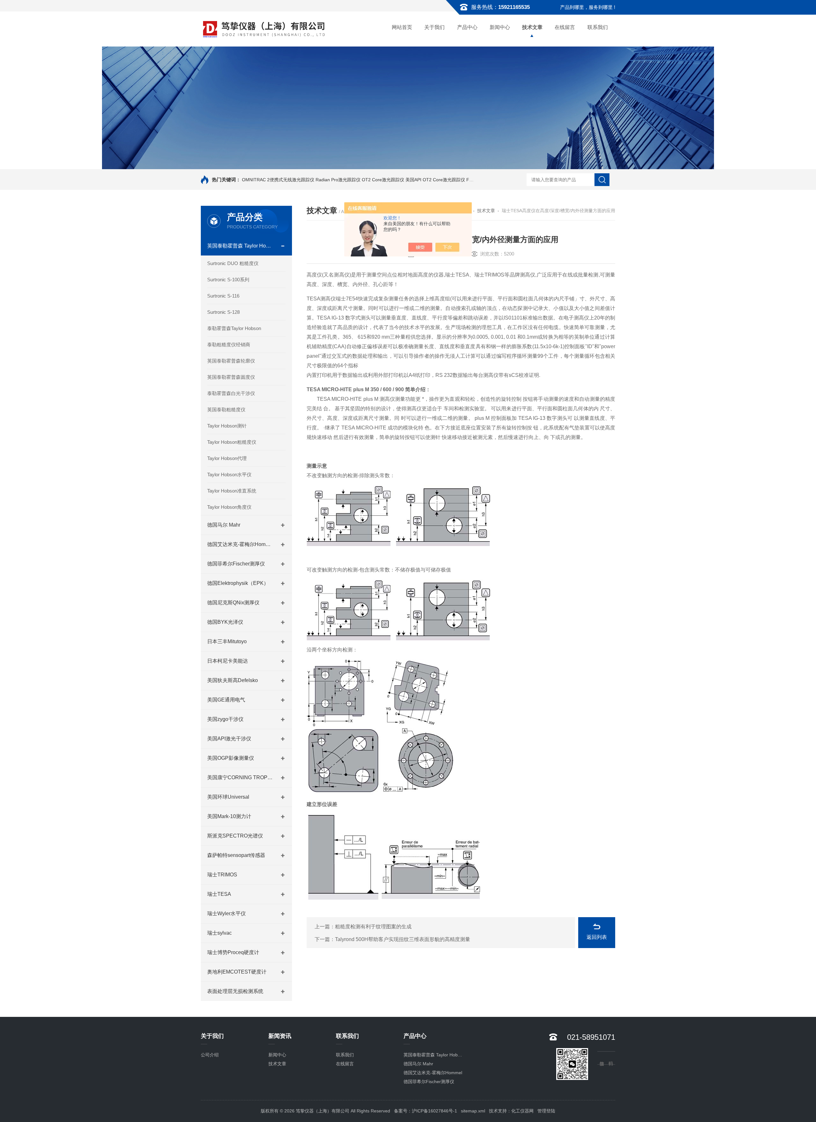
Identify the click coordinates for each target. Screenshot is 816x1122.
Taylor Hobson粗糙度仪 (231, 442)
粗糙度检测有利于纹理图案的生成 (373, 926)
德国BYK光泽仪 (225, 622)
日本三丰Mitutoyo (227, 641)
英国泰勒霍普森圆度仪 (231, 377)
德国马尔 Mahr (223, 525)
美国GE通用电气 (226, 699)
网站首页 (402, 27)
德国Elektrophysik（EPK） (238, 583)
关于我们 (434, 27)
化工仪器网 (522, 1110)
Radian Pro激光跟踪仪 (338, 179)
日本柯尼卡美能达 (227, 661)
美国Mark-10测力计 (229, 816)
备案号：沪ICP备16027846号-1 (425, 1110)
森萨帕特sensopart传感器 (236, 855)
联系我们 (597, 27)
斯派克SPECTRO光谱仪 (235, 835)
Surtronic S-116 (223, 295)
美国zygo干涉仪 (225, 719)
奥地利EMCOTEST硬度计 (236, 972)
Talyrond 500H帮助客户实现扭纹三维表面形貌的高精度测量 (402, 939)
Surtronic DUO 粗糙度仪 (233, 263)
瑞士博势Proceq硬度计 (233, 952)
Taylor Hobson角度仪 (229, 507)
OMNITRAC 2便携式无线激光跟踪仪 (278, 179)
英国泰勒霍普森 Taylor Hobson (240, 245)
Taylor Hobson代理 (227, 458)
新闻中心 (500, 27)
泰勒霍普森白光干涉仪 (231, 393)
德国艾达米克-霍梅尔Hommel (240, 544)
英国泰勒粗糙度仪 (226, 409)
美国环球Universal (228, 797)
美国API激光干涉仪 (229, 738)
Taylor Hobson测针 (227, 425)
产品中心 (467, 27)
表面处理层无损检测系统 (235, 991)
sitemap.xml (473, 1110)
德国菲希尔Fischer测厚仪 (236, 563)
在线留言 (565, 27)
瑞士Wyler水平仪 (226, 913)
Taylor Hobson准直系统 (231, 490)
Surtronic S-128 (223, 312)
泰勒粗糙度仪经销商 (228, 344)
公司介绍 (210, 1054)
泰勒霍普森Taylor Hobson (234, 328)
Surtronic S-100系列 (228, 279)
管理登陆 (546, 1110)
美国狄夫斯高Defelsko (232, 680)
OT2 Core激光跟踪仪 (383, 179)
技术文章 (532, 27)
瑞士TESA (219, 894)
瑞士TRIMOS (222, 874)
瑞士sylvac (219, 933)
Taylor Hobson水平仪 (229, 474)
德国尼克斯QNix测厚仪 (233, 602)
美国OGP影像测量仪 (230, 758)
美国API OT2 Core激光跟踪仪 (435, 179)
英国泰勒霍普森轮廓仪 (231, 360)
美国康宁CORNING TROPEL (240, 777)
